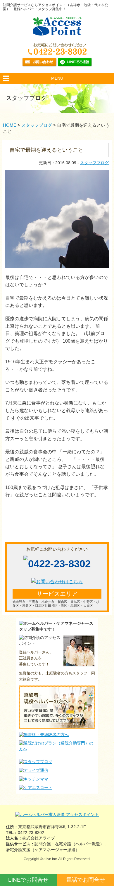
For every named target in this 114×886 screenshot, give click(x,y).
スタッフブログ (94, 162)
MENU (57, 78)
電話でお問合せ (85, 880)
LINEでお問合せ (28, 880)
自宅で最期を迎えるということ (46, 150)
